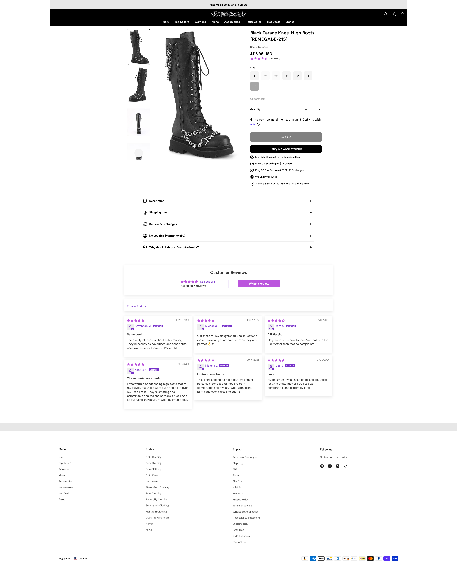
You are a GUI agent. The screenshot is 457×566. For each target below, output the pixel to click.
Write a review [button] (259, 283)
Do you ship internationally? (167, 235)
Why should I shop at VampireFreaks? (174, 247)
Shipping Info (158, 212)
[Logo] (228, 14)
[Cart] (402, 14)
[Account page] (394, 14)
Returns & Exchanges (163, 224)
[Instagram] (322, 466)
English (63, 558)
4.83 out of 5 (207, 282)
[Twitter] (338, 466)
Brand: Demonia (259, 47)
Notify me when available (286, 149)
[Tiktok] (346, 466)
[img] (135, 320)
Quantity (255, 109)
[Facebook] (330, 466)
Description (156, 201)
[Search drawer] (385, 14)
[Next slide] (138, 153)
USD (81, 558)
